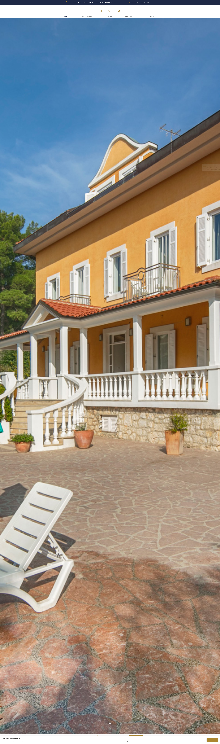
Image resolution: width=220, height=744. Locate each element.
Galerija (153, 17)
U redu (212, 740)
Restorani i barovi (131, 17)
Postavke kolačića (199, 740)
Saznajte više (151, 741)
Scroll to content (110, 725)
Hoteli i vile (77, 2)
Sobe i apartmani (88, 17)
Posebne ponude (88, 2)
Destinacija (108, 2)
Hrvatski (146, 2)
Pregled (66, 17)
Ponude (109, 17)
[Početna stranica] (65, 2)
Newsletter (135, 2)
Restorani (99, 2)
